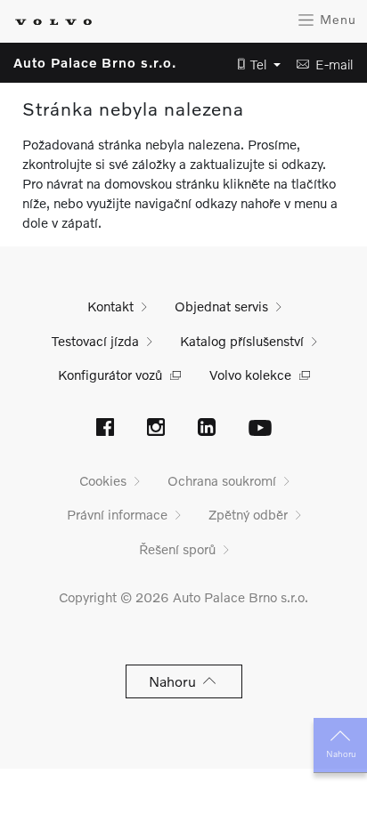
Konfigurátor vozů (110, 375)
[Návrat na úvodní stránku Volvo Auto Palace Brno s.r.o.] (53, 21)
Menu (335, 19)
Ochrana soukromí (221, 480)
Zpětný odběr (248, 514)
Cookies (102, 480)
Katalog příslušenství (242, 341)
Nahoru (340, 753)
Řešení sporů (177, 549)
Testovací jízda (95, 341)
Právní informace (117, 514)
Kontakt (110, 306)
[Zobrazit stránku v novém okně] (105, 428)
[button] (253, 64)
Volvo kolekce (250, 375)
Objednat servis (221, 306)
